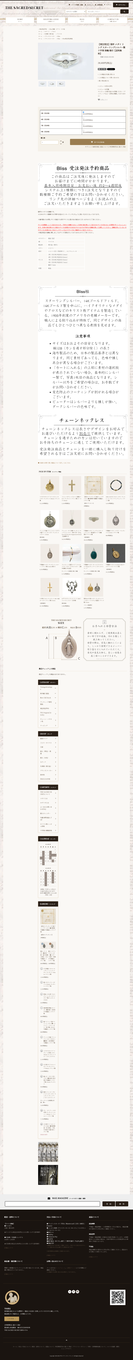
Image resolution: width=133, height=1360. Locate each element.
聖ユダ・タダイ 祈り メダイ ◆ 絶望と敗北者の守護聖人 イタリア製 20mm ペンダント (50, 1080)
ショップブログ (66, 1349)
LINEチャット (71, 1268)
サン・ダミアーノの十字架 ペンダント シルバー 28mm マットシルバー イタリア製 (50, 1113)
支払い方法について (24, 1347)
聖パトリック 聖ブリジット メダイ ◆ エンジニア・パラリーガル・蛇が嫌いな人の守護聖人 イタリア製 (50, 1025)
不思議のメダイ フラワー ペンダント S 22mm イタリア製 (115, 531)
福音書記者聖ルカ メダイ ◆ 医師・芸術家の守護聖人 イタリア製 (49, 1010)
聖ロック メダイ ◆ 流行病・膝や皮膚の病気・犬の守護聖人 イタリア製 (44, 955)
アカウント (90, 5)
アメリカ (59, 34)
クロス (54, 31)
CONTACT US (113, 20)
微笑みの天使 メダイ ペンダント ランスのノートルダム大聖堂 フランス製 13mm (94, 600)
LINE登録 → (11, 1318)
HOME (20, 20)
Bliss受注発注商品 (67, 38)
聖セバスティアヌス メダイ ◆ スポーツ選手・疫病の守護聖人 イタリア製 (52, 955)
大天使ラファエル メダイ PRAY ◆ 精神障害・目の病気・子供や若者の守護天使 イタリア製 (49, 1127)
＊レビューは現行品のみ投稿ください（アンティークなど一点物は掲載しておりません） (112, 92)
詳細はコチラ (8, 1248)
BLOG (82, 20)
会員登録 (100, 5)
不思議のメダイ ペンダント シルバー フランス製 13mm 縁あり (49, 565)
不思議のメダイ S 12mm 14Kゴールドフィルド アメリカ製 (115, 565)
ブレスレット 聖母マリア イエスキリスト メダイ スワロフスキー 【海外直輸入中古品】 (71, 566)
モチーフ (47, 31)
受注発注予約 (43, 29)
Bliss (58, 36)
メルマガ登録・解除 (77, 5)
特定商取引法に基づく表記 (118, 147)
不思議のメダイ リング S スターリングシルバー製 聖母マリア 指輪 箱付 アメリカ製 (93, 532)
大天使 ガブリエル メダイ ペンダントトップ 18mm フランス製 (49, 1066)
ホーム (40, 31)
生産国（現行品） (50, 34)
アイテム (122, 5)
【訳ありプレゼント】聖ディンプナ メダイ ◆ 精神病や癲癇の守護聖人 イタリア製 (94, 498)
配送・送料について (38, 1347)
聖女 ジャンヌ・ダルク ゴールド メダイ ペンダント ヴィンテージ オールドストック (50, 1094)
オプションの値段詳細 (92, 147)
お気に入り (104, 100)
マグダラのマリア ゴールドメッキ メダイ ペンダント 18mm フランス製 (49, 498)
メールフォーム (60, 1268)
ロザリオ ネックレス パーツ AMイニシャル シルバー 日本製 (71, 599)
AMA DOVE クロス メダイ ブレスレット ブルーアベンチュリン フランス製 (115, 498)
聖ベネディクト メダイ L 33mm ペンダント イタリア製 (49, 984)
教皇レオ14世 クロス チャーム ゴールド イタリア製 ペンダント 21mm (49, 997)
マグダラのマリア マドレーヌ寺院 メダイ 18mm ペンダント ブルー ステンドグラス (49, 1053)
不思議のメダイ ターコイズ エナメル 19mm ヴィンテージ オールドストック (93, 566)
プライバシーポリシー (79, 1347)
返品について (104, 147)
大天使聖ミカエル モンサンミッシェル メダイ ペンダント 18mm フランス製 (49, 971)
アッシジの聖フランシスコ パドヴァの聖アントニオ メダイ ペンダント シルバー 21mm (50, 532)
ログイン (108, 5)
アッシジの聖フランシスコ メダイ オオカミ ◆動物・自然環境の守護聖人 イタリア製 (50, 1040)
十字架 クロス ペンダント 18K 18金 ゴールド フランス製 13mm (50, 599)
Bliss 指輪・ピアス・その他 (57, 29)
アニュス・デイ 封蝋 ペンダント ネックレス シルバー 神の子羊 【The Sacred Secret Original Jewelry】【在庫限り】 (72, 533)
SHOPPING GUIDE (51, 20)
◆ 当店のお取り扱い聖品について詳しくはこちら (54, 463)
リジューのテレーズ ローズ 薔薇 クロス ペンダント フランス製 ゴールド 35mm (71, 498)
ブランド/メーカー (50, 36)
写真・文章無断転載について (96, 1347)
